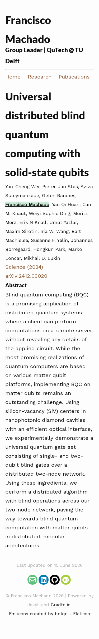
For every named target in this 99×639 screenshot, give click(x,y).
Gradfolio (60, 604)
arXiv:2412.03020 (26, 276)
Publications (74, 77)
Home (13, 77)
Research (39, 77)
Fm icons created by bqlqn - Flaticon (49, 613)
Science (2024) (24, 267)
